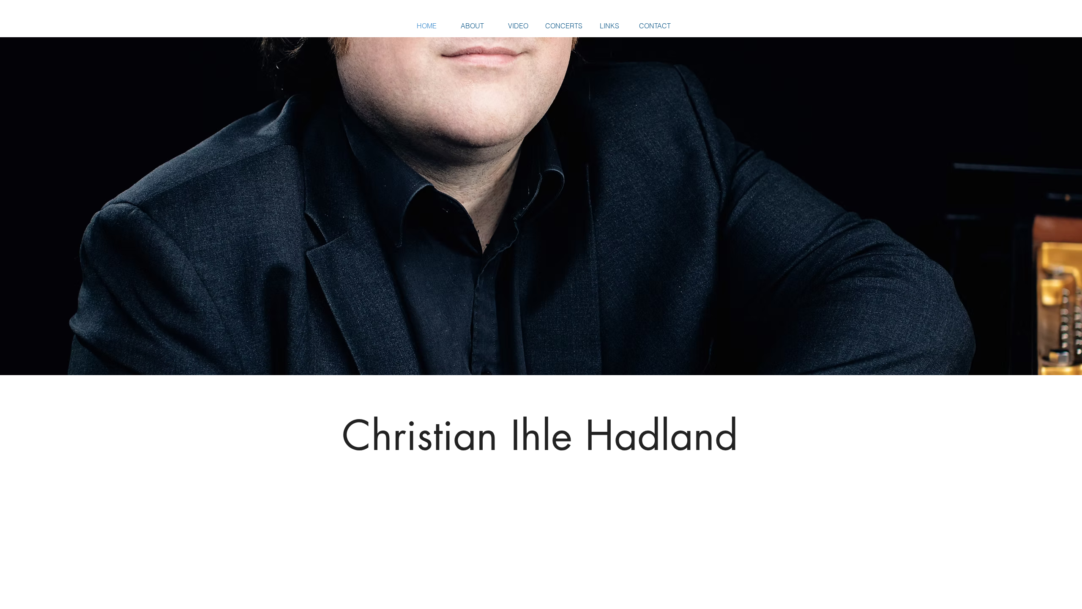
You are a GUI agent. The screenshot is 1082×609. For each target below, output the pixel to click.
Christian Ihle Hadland (540, 435)
